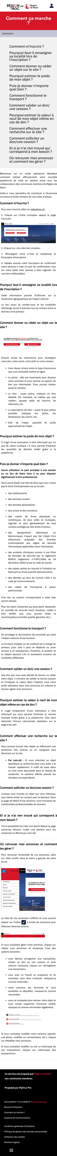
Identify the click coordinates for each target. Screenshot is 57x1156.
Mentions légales (12, 1142)
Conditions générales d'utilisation (19, 1126)
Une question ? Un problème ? (25, 1101)
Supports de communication (17, 1117)
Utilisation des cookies (14, 1137)
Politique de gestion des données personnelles (25, 1131)
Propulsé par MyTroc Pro (18, 1087)
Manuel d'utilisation (13, 1107)
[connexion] (50, 6)
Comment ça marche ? (14, 1112)
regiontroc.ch (38, 209)
